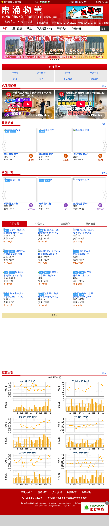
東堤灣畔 (68, 79)
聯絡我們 (42, 492)
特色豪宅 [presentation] (39, 223)
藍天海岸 (41, 73)
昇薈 (41, 79)
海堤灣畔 (94, 79)
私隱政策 (72, 492)
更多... (104, 28)
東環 (15, 79)
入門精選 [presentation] (14, 223)
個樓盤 (12, 2)
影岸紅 (68, 73)
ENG (105, 2)
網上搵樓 (17, 28)
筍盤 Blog (44, 28)
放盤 (29, 28)
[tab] (14, 223)
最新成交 (61, 28)
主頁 (5, 28)
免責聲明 (86, 492)
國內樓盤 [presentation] (90, 223)
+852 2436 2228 (33, 497)
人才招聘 (57, 492)
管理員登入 (27, 492)
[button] (4, 146)
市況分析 (76, 28)
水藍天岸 (94, 73)
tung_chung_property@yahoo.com (68, 497)
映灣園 (15, 73)
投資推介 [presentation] (65, 223)
